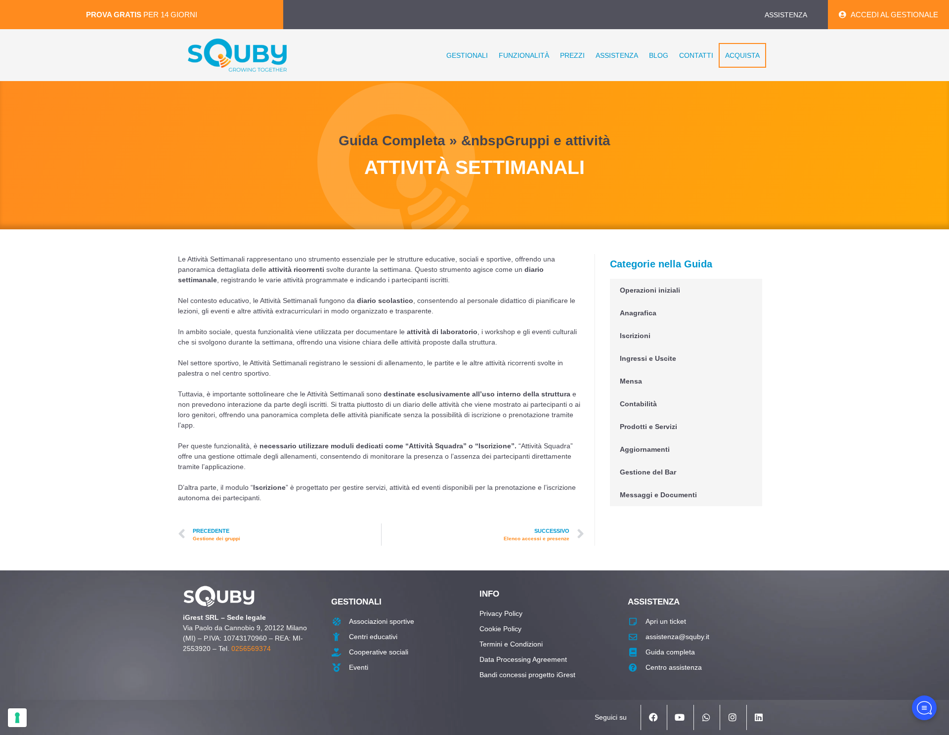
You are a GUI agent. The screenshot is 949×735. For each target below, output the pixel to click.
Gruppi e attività (557, 140)
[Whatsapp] (705, 717)
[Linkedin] (758, 717)
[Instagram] (732, 717)
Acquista (742, 55)
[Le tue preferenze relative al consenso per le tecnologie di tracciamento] (17, 717)
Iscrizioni (635, 336)
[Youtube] (679, 717)
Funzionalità (524, 55)
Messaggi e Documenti (658, 495)
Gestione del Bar (648, 472)
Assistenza (617, 55)
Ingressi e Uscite (648, 358)
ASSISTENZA (786, 15)
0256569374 (251, 648)
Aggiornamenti (645, 449)
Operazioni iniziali (650, 290)
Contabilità (638, 404)
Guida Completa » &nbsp (421, 140)
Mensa (631, 381)
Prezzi (572, 55)
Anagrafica (638, 313)
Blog (658, 55)
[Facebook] (653, 717)
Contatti (696, 55)
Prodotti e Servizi (648, 427)
